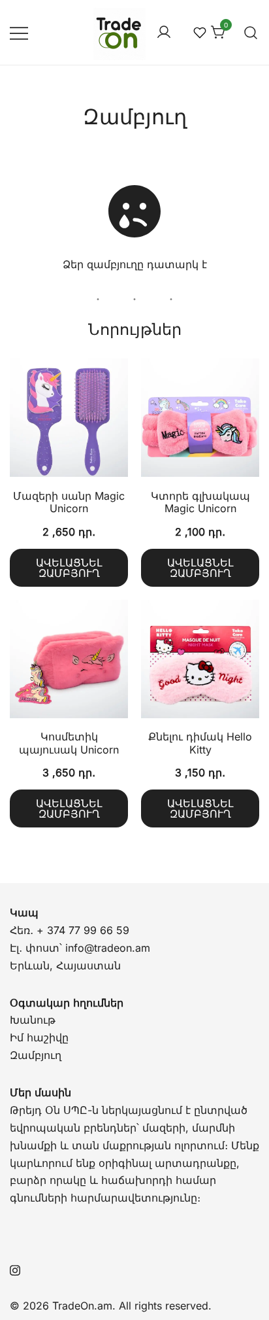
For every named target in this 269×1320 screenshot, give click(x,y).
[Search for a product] (251, 32)
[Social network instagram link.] (15, 1268)
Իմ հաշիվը (39, 1037)
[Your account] (164, 32)
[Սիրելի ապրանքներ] (199, 32)
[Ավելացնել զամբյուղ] (69, 420)
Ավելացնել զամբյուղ (69, 568)
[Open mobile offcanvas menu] (19, 32)
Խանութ (32, 1019)
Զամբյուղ (35, 1055)
